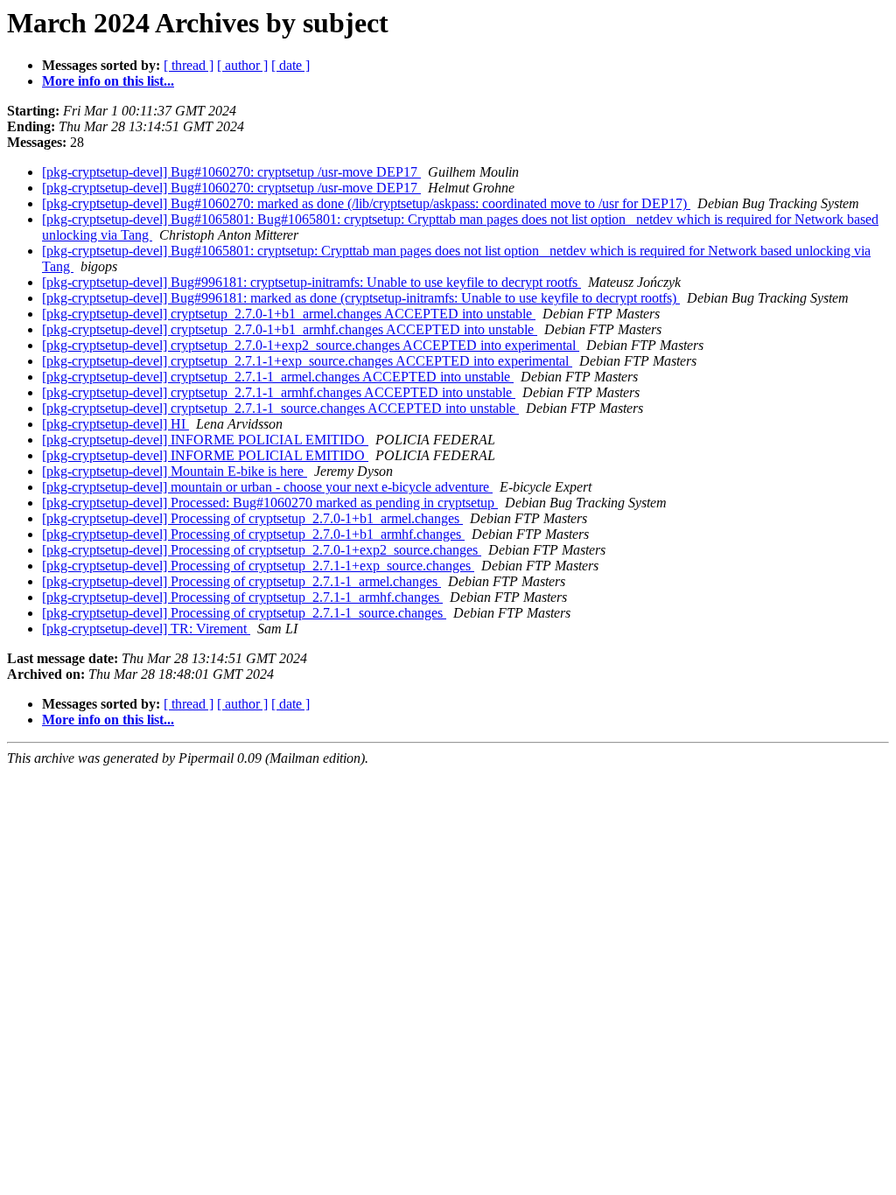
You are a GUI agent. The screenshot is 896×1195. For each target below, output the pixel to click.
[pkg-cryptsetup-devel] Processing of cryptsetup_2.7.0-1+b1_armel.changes (252, 518)
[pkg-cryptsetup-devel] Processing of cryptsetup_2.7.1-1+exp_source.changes (258, 565)
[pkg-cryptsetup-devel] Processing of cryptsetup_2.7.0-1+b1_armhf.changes (253, 534)
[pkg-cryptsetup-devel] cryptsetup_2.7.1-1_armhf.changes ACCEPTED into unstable (278, 392)
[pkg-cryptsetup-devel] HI (115, 423)
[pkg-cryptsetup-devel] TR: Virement (146, 628)
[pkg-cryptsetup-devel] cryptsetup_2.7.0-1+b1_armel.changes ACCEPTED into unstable (289, 313)
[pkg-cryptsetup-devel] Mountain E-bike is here (174, 471)
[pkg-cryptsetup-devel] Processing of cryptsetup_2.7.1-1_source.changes (244, 612)
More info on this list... (108, 80)
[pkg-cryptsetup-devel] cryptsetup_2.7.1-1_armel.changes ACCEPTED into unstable (278, 376)
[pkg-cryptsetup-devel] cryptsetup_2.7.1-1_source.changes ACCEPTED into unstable (280, 408)
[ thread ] (189, 65)
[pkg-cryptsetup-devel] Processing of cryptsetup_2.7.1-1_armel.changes (241, 581)
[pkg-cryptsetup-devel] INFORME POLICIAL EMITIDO (205, 439)
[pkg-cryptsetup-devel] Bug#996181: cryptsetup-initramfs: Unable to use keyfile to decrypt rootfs (311, 282)
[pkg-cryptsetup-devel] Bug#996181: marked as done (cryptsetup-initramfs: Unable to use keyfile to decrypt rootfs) (361, 297)
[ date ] (290, 65)
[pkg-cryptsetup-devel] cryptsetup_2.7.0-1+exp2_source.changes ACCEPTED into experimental (310, 345)
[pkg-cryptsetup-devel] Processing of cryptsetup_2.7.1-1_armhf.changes (242, 597)
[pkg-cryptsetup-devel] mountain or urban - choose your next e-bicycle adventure (267, 486)
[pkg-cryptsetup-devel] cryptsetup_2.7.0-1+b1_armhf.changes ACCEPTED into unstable (289, 329)
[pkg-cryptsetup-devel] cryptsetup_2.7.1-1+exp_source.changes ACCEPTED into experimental (307, 360)
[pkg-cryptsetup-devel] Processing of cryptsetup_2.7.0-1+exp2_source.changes (261, 549)
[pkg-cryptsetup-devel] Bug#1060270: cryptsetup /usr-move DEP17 (231, 171)
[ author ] (242, 65)
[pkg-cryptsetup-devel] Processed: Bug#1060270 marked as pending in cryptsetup (270, 502)
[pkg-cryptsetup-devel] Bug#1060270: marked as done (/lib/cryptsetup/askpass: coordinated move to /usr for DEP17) (366, 203)
